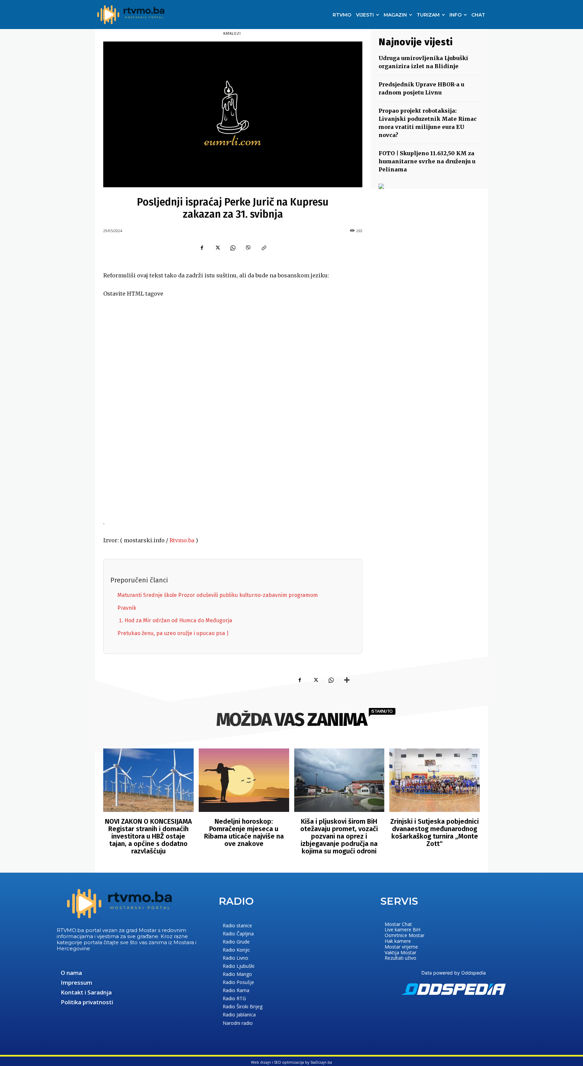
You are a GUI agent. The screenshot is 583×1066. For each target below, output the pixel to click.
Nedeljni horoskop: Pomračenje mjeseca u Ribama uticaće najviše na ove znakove (244, 832)
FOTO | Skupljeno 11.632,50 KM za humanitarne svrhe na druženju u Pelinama (427, 161)
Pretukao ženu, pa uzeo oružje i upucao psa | (173, 633)
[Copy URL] (264, 248)
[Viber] (248, 248)
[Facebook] (202, 248)
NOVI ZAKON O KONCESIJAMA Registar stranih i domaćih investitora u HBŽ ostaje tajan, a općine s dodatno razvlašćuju (148, 836)
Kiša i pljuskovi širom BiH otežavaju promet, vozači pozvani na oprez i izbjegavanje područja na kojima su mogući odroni (339, 836)
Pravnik (126, 608)
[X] (217, 248)
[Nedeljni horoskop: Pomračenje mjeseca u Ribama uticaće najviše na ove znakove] (244, 780)
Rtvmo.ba (181, 540)
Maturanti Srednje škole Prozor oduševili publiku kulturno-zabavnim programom (217, 595)
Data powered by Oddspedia (453, 973)
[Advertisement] (232, 408)
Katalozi (232, 33)
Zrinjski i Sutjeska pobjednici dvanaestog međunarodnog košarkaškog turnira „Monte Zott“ (434, 832)
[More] (347, 680)
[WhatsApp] (233, 248)
